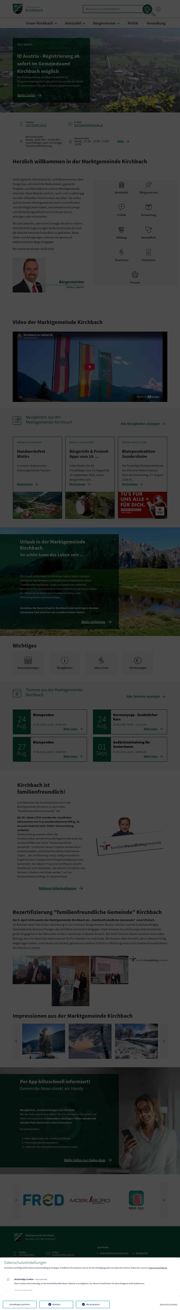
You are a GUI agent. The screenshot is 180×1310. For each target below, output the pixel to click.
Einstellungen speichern (20, 1304)
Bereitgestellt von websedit (168, 1304)
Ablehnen (56, 1304)
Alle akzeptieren (93, 1304)
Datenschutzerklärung (157, 1268)
